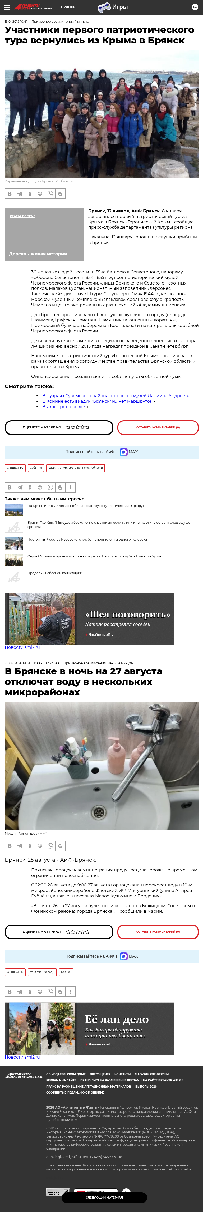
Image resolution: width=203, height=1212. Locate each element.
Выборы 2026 (145, 1086)
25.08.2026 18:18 (17, 663)
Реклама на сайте (61, 1080)
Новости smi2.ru (22, 647)
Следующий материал (104, 1197)
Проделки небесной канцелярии (54, 573)
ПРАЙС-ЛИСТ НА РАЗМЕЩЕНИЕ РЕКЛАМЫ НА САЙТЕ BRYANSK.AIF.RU (131, 1080)
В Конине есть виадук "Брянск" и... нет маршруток (97, 401)
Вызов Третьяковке (63, 406)
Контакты (122, 1074)
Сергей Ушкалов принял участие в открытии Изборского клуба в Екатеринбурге (94, 556)
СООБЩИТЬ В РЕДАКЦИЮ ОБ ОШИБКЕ (75, 1092)
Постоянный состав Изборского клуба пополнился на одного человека (87, 539)
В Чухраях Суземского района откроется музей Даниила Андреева (116, 395)
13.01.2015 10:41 (16, 21)
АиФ (43, 833)
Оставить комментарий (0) (158, 427)
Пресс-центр (100, 1074)
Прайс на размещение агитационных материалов (88, 1086)
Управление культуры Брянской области (39, 181)
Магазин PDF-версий (152, 1074)
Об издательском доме (66, 1074)
